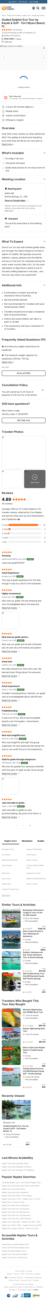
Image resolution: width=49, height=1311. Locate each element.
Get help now (23, 420)
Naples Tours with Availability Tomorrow (16, 1167)
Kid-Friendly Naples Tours (31, 1182)
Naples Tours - (31, 1222)
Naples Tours (26, 15)
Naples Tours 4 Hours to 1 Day (13, 1202)
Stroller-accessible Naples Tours (14, 1251)
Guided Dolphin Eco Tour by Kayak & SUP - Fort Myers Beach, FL (16, 1128)
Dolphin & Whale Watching (36, 879)
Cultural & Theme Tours (10, 889)
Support (10, 1274)
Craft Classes (31, 855)
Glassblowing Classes (10, 860)
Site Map (12, 1290)
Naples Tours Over (32, 1225)
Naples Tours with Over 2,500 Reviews (16, 1219)
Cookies (36, 1280)
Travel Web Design (24, 1290)
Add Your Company (33, 1274)
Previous (4, 58)
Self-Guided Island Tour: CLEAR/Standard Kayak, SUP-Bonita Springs (34, 976)
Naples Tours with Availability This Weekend (18, 1170)
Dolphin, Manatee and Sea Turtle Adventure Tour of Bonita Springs (33, 954)
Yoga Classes (7, 865)
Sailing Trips (6, 884)
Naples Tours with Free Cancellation (15, 1192)
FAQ (22, 1274)
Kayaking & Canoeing (39, 15)
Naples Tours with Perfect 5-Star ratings (17, 1196)
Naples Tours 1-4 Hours (31, 1199)
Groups (29, 1271)
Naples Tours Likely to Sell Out (13, 1228)
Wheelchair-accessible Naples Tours (15, 1244)
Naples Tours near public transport (14, 1254)
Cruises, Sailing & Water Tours (35, 866)
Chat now (8, 42)
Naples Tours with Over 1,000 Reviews (16, 1215)
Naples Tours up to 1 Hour (11, 1199)
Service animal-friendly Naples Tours (15, 1248)
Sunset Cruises (31, 884)
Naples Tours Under (11, 1222)
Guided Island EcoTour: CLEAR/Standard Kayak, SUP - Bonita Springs (34, 1071)
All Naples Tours (8, 849)
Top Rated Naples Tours (11, 1182)
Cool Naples (29, 1284)
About (17, 1274)
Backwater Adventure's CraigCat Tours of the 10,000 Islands (33, 912)
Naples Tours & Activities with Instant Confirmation (20, 1186)
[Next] (30, 825)
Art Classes (6, 855)
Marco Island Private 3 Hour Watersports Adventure (33, 933)
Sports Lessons (32, 860)
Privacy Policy (14, 1280)
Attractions (27, 841)
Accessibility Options (14, 1278)
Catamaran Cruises (33, 873)
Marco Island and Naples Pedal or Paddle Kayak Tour (34, 1050)
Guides (40, 841)
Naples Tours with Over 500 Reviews (15, 1212)
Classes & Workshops (34, 849)
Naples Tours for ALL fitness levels (14, 1257)
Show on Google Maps (15, 200)
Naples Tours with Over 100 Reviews (15, 1205)
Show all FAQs (23, 373)
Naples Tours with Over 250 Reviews (15, 1209)
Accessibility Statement (33, 1278)
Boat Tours (6, 873)
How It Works (20, 1271)
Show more (23, 390)
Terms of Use (26, 1280)
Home (3, 15)
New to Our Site (32, 1228)
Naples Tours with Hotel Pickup (13, 1189)
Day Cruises (6, 879)
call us (18, 39)
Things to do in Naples (14, 15)
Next (43, 58)
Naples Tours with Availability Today (15, 1163)
